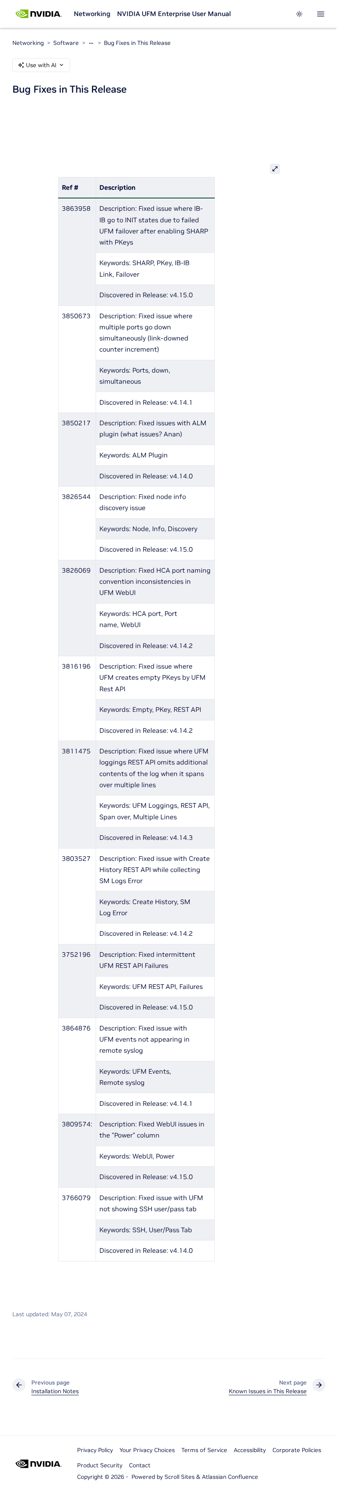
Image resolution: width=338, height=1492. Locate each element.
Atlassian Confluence (230, 1476)
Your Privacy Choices (147, 1450)
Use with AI (41, 65)
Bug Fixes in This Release (137, 43)
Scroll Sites (179, 1476)
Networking (92, 13)
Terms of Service (204, 1450)
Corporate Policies (296, 1450)
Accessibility (250, 1450)
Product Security (99, 1465)
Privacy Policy (95, 1450)
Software (66, 43)
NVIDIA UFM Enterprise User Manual (174, 13)
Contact (139, 1465)
